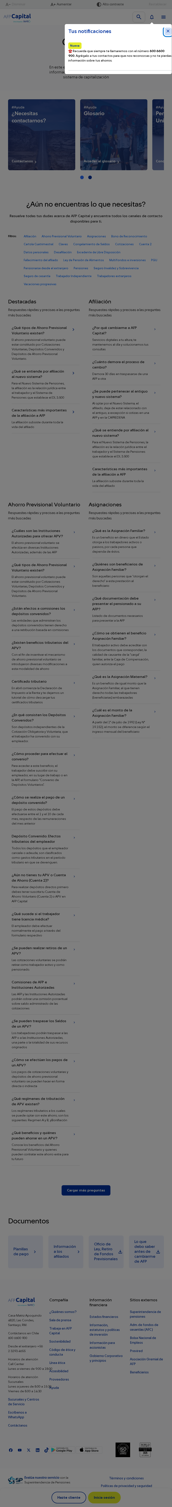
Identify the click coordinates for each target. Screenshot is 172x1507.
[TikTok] (46, 1450)
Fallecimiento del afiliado (41, 260)
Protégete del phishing (126, 1493)
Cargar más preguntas (86, 1190)
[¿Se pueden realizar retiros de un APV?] (46, 959)
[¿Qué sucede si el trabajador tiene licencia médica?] (46, 925)
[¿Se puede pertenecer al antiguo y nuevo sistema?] (126, 404)
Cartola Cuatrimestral (38, 244)
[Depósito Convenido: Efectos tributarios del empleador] (46, 849)
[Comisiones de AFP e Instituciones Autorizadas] (46, 995)
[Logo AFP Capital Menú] (17, 17)
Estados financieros (104, 1317)
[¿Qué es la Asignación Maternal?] (126, 687)
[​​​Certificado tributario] (46, 691)
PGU (154, 260)
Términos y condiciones (126, 1478)
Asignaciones (96, 236)
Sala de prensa (60, 1320)
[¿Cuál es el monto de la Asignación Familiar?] (126, 721)
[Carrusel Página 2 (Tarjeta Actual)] (90, 177)
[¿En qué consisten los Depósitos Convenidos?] (46, 728)
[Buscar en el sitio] (139, 17)
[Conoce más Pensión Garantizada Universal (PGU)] (113, 134)
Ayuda (54, 1388)
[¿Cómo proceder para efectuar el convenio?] (46, 769)
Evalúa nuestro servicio (42, 1477)
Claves (63, 244)
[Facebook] (10, 1450)
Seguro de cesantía (37, 276)
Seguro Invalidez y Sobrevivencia (116, 268)
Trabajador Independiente (74, 276)
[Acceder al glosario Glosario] (41, 134)
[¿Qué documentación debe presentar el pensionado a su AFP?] (126, 609)
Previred (136, 1351)
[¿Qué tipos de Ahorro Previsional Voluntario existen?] (46, 343)
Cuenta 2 (145, 244)
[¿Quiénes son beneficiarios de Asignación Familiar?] (126, 575)
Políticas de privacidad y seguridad (126, 1486)
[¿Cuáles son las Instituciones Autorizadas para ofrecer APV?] (46, 541)
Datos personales (36, 252)
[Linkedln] (37, 1450)
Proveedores (59, 1379)
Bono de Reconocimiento (129, 236)
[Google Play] (61, 1450)
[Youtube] (19, 1450)
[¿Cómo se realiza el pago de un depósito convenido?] (46, 810)
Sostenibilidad (60, 1341)
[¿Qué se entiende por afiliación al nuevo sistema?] (46, 384)
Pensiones (81, 268)
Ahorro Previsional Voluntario (62, 236)
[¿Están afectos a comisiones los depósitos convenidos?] (46, 619)
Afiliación (30, 236)
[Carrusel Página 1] (82, 177)
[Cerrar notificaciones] (168, 31)
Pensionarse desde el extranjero (46, 268)
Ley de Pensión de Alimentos (83, 260)
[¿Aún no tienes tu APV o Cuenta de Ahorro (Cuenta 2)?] (46, 888)
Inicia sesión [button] (104, 1497)
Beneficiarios (139, 1372)
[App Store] (89, 1450)
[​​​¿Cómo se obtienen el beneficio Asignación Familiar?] (126, 648)
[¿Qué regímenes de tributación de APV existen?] (46, 1109)
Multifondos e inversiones (127, 260)
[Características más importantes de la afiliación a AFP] (46, 418)
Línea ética (57, 1363)
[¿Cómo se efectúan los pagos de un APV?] (46, 1073)
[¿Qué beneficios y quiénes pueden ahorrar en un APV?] (46, 1146)
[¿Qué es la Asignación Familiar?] (126, 541)
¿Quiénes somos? (63, 1312)
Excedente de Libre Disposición (98, 252)
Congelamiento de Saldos (91, 244)
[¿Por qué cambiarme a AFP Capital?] (126, 338)
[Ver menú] (163, 17)
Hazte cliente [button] (68, 1497)
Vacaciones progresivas (40, 284)
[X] (28, 1450)
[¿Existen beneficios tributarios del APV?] (46, 655)
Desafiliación (63, 252)
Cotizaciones (124, 244)
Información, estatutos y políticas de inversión (105, 1330)
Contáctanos (17, 1425)
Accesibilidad (58, 1371)
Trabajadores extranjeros (114, 276)
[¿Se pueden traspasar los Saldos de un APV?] (46, 1034)
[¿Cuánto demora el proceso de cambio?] (126, 370)
